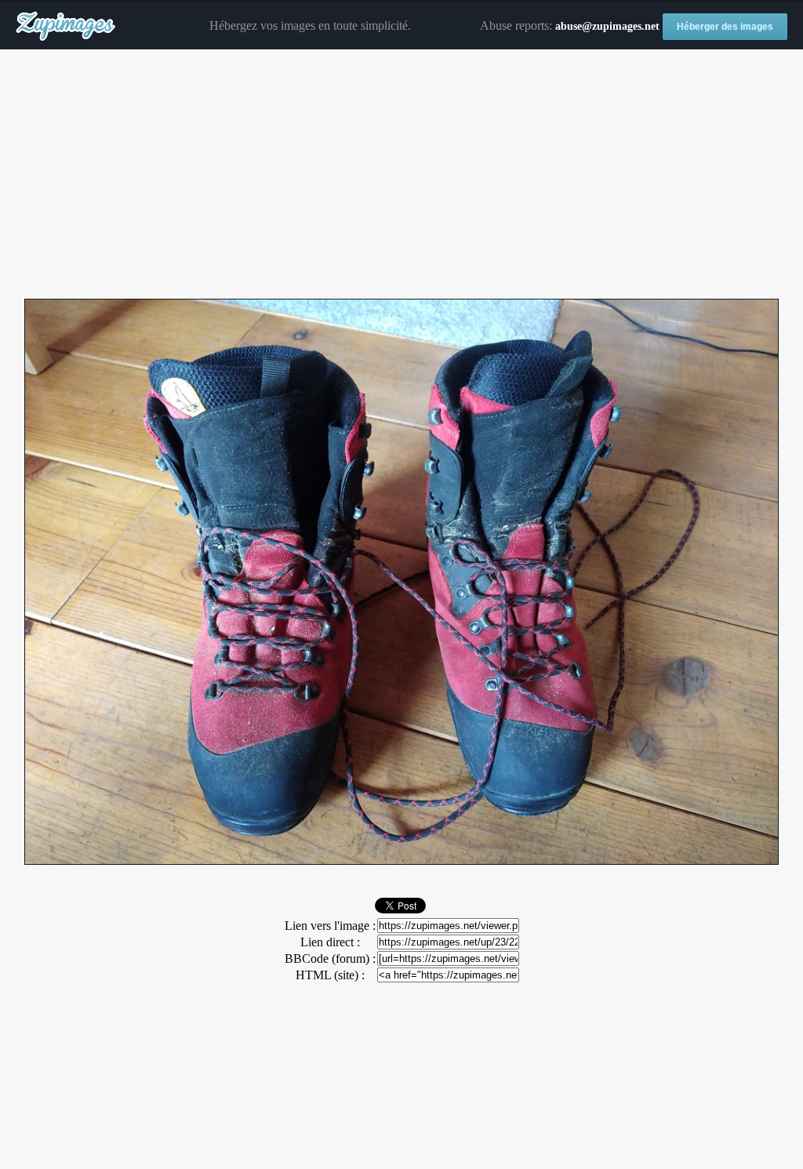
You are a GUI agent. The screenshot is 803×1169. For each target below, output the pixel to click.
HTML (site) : (330, 975)
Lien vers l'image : (330, 925)
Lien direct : (330, 942)
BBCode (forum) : (330, 958)
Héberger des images (725, 26)
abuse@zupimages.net (607, 26)
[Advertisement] (401, 175)
